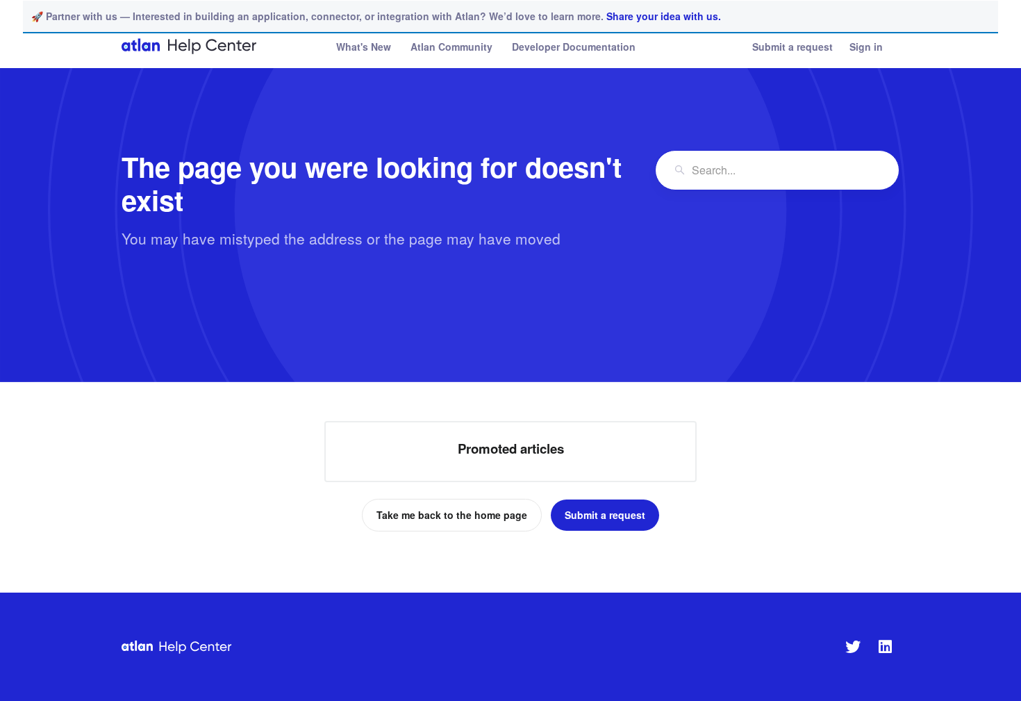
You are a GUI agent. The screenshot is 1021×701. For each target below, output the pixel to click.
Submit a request (792, 46)
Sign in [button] (866, 46)
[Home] (190, 46)
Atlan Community (451, 46)
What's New (363, 46)
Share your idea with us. (663, 16)
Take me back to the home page (451, 515)
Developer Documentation (574, 46)
